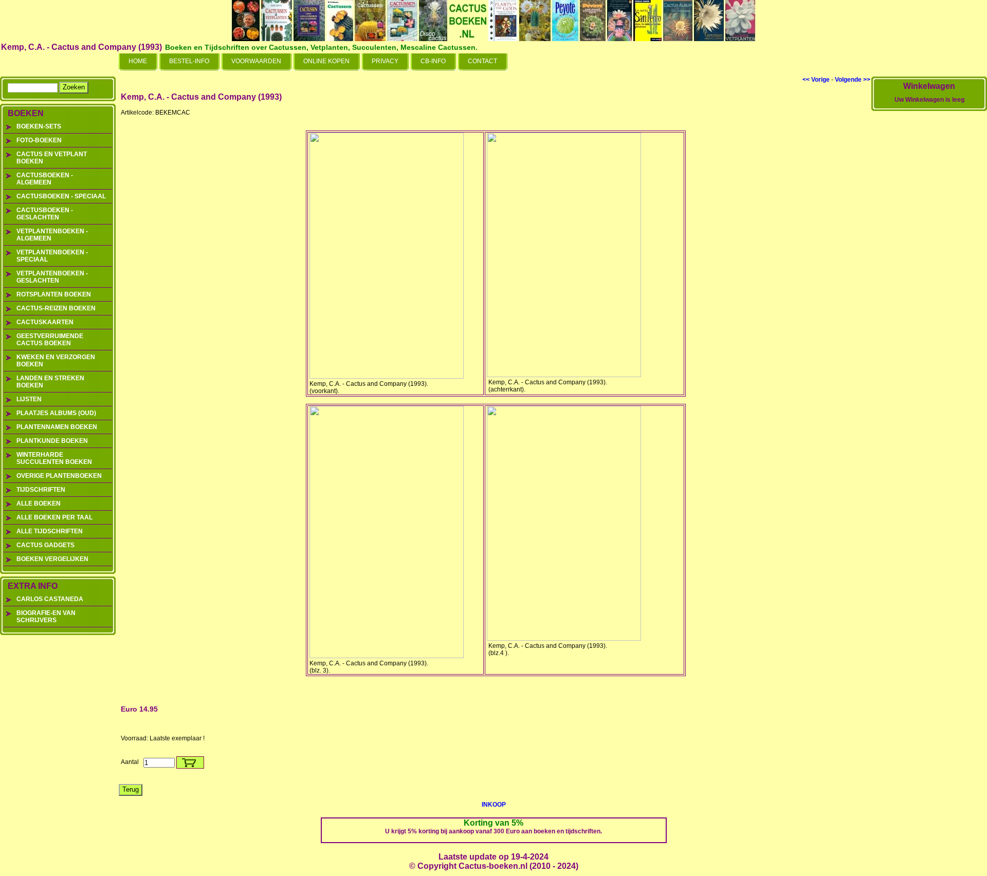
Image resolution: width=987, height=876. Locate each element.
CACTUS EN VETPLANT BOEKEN (51, 158)
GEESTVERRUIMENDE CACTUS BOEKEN (49, 339)
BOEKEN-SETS (38, 126)
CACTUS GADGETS (45, 545)
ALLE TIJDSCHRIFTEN (49, 531)
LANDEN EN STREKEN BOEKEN (50, 382)
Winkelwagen (929, 86)
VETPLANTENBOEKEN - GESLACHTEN (52, 277)
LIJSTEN (29, 399)
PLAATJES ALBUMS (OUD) (56, 413)
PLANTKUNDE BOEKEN (52, 440)
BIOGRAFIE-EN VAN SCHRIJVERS (46, 616)
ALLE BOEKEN (38, 503)
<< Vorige (816, 79)
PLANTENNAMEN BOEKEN (56, 427)
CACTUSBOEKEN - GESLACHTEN (44, 214)
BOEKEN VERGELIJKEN (52, 559)
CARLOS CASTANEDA (49, 599)
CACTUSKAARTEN (45, 322)
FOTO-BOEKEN (39, 140)
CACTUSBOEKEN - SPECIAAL (61, 196)
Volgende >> (852, 79)
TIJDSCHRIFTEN (40, 489)
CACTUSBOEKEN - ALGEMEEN (44, 179)
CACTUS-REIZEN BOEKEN (56, 308)
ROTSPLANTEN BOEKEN (53, 294)
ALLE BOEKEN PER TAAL (54, 517)
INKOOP (494, 804)
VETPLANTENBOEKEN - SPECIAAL (52, 256)
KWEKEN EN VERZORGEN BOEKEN (55, 360)
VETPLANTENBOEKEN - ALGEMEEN (52, 235)
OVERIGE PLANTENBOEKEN (59, 475)
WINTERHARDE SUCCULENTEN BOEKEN (54, 458)
